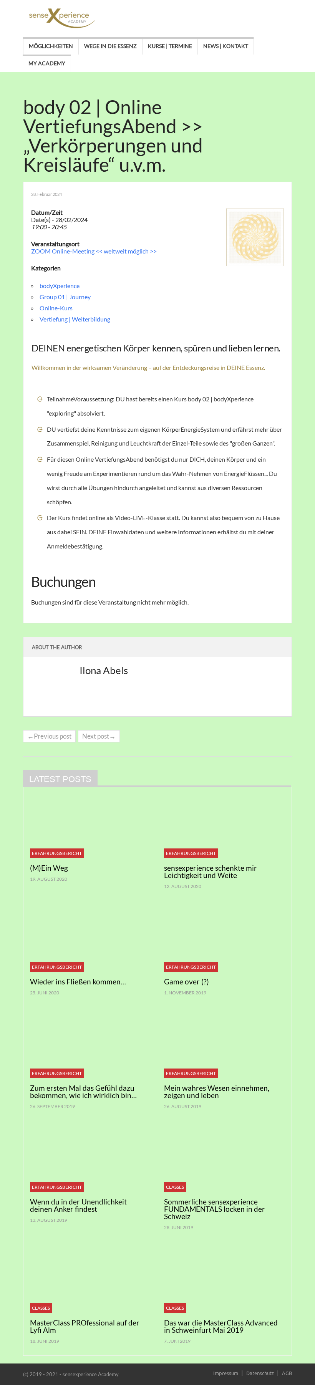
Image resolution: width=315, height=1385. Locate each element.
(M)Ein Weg (49, 867)
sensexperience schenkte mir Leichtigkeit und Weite (210, 871)
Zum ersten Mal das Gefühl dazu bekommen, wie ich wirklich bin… (83, 1091)
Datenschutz (260, 1373)
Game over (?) (186, 981)
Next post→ (99, 736)
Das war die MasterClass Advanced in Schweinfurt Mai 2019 (221, 1326)
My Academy (46, 63)
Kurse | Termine (170, 46)
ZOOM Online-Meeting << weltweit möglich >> (94, 251)
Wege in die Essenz (110, 46)
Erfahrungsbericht (57, 853)
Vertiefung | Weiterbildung (75, 319)
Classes (175, 1187)
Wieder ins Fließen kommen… (78, 981)
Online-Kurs (56, 307)
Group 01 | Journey (65, 296)
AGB (287, 1373)
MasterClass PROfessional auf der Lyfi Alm (84, 1326)
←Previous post (49, 736)
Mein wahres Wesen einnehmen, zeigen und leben (216, 1091)
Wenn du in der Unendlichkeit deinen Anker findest (78, 1205)
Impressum (225, 1373)
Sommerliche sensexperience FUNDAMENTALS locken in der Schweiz (214, 1209)
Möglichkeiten (51, 46)
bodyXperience (60, 285)
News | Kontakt (225, 46)
